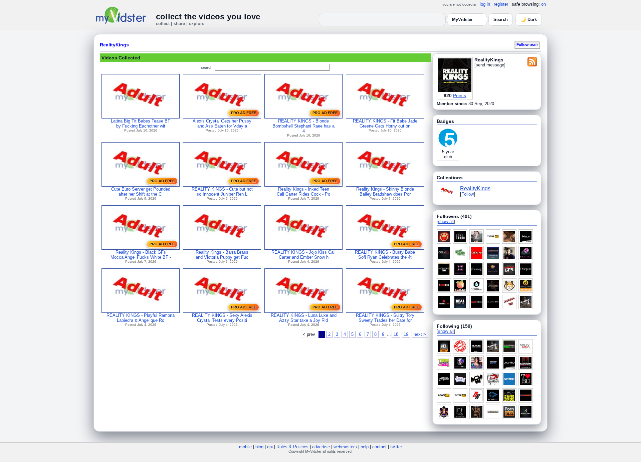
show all (446, 221)
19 (406, 334)
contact (379, 446)
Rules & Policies (292, 446)
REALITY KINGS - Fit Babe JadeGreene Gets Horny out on (385, 124)
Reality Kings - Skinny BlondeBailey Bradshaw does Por (385, 192)
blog (259, 446)
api (270, 446)
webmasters (345, 446)
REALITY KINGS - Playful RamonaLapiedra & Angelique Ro (140, 318)
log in (485, 4)
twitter (396, 446)
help (365, 446)
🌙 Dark (528, 19)
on (543, 4)
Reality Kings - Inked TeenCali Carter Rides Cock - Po (303, 192)
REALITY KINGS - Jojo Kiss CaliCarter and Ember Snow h (303, 255)
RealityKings (114, 44)
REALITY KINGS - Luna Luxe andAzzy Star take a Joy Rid (304, 318)
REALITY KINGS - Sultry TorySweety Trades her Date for (385, 318)
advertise (321, 446)
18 (396, 334)
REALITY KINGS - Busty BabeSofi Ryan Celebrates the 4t (385, 255)
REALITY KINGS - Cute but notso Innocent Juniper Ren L (222, 192)
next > (420, 334)
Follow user (527, 44)
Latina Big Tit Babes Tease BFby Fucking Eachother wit (140, 124)
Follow (467, 194)
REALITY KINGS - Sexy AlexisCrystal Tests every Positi (222, 318)
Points (459, 95)
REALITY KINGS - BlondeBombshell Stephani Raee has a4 (303, 126)
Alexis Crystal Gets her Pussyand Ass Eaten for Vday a (222, 124)
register (501, 4)
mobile (245, 446)
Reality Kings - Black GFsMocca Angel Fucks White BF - (141, 255)
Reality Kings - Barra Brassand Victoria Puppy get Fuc (222, 255)
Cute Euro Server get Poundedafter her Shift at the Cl (140, 192)
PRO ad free (243, 113)
